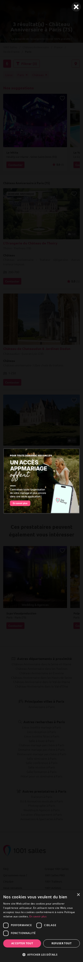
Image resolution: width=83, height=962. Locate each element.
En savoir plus (38, 916)
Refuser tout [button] (62, 943)
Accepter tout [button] (22, 943)
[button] (41, 954)
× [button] (78, 894)
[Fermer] (76, 7)
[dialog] (41, 926)
